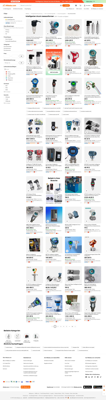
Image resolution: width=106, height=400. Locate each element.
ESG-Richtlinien (6, 366)
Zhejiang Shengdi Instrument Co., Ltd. (54, 170)
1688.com (37, 393)
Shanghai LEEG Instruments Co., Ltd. (73, 73)
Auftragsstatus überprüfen (91, 366)
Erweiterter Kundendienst (29, 368)
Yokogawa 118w (76, 347)
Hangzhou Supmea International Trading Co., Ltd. (34, 73)
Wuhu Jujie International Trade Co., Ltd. (92, 141)
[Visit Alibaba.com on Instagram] (95, 377)
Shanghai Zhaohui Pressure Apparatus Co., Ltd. (34, 170)
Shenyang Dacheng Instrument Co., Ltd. (54, 103)
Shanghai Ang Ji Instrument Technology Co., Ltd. (73, 171)
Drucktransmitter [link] (72, 13)
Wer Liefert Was (74, 393)
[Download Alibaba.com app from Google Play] (98, 387)
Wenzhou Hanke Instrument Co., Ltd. (73, 103)
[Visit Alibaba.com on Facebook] (86, 377)
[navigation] (14, 170)
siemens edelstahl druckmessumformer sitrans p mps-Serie (56, 347)
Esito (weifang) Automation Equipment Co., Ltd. (92, 73)
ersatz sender (66, 114)
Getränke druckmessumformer (70, 111)
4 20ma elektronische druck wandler (35, 111)
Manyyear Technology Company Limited (54, 260)
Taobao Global (58, 393)
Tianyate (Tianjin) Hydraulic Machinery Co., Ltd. (73, 200)
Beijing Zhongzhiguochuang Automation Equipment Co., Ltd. (34, 101)
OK (21, 56)
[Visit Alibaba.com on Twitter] (92, 377)
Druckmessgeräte (62, 13)
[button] (61, 5)
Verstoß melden (68, 375)
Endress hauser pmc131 (54, 114)
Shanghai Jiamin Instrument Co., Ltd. (34, 320)
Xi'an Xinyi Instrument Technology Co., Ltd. (54, 44)
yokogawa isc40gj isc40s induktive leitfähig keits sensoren (28, 347)
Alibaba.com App (78, 387)
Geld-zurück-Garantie (28, 363)
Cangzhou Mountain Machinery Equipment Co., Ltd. (92, 290)
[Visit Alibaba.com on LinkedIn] (89, 377)
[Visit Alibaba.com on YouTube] (98, 377)
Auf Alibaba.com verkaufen (91, 360)
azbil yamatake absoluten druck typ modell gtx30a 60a (17, 350)
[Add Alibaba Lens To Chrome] (25, 387)
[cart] (81, 5)
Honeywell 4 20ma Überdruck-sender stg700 (65, 350)
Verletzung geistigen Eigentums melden (72, 372)
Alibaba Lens (6, 387)
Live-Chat (67, 363)
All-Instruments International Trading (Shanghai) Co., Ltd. (92, 170)
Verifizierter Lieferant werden (92, 368)
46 (72, 326)
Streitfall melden (68, 366)
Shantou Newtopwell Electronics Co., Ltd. (34, 260)
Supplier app (50, 387)
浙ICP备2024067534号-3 (89, 397)
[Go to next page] (75, 326)
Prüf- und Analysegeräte (49, 13)
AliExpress (31, 393)
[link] (104, 386)
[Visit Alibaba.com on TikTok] (101, 377)
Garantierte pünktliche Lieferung (31, 366)
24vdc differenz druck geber (88, 347)
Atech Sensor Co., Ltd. (51, 232)
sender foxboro (9, 347)
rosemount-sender (36, 350)
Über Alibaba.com (7, 357)
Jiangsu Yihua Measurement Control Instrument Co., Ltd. (54, 290)
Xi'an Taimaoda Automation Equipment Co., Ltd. (73, 290)
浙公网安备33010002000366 (76, 397)
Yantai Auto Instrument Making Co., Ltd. (34, 200)
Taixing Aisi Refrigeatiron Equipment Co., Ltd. (73, 44)
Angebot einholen (48, 363)
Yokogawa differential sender (34, 108)
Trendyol (67, 393)
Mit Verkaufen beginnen (90, 363)
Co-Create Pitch (6, 363)
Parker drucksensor (48, 350)
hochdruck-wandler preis (86, 111)
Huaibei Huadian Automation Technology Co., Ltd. (73, 261)
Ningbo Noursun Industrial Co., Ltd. (53, 141)
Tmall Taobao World (44, 393)
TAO (63, 393)
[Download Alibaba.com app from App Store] (87, 387)
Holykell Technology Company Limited (92, 43)
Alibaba (27, 13)
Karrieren (5, 368)
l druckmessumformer (83, 350)
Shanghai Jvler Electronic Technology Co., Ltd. (92, 260)
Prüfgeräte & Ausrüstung (36, 13)
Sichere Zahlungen (28, 360)
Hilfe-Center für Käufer (70, 360)
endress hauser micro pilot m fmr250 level (36, 114)
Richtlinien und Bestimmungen (30, 375)
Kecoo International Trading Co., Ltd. (92, 230)
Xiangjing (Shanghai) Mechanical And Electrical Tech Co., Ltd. (34, 141)
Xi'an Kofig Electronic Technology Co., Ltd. (92, 201)
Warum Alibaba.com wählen (9, 360)
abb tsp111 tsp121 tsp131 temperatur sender (73, 108)
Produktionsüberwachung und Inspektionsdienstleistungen (30, 372)
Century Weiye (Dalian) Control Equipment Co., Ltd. (34, 232)
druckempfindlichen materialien (53, 111)
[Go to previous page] (52, 326)
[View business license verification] (66, 398)
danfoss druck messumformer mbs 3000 (52, 108)
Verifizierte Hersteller (49, 360)
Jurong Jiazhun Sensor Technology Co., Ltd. (73, 141)
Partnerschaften (89, 371)
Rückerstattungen (69, 368)
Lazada (51, 393)
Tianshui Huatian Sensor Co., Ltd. (33, 43)
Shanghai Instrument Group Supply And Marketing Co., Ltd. (34, 290)
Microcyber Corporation (70, 230)
